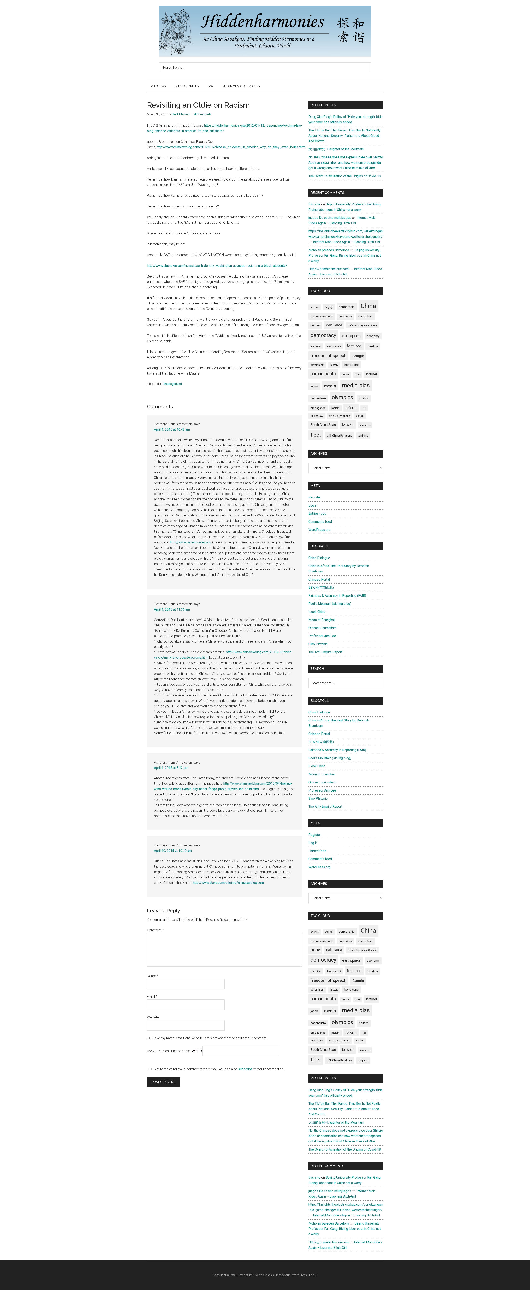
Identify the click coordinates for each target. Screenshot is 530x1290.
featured (354, 345)
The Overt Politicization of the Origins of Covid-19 (344, 176)
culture (315, 325)
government (317, 365)
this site (314, 204)
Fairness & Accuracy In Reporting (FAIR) (337, 596)
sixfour (360, 416)
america (315, 307)
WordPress (299, 1275)
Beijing (329, 307)
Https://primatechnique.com (328, 269)
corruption (365, 316)
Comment (155, 930)
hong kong (351, 365)
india (357, 374)
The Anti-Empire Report (325, 652)
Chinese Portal (319, 579)
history (334, 365)
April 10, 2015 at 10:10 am (173, 851)
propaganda (318, 408)
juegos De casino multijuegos (329, 218)
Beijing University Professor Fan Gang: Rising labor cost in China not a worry (344, 255)
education (316, 346)
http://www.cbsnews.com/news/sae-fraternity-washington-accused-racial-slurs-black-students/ (217, 266)
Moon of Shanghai (321, 620)
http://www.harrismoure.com (190, 542)
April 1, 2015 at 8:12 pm (171, 768)
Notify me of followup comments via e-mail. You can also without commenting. (218, 1069)
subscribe (245, 1069)
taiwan (348, 424)
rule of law (317, 415)
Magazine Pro (249, 1275)
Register (314, 497)
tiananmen (365, 425)
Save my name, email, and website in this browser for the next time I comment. (210, 1038)
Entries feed (317, 513)
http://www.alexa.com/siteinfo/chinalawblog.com (228, 883)
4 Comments (202, 114)
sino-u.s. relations (339, 415)
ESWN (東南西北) (321, 587)
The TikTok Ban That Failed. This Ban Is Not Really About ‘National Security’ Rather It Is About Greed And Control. (344, 135)
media (330, 385)
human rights (323, 373)
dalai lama (334, 325)
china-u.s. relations (322, 316)
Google (358, 356)
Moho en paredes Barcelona (328, 250)
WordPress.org (319, 530)
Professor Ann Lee (322, 636)
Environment (334, 346)
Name (152, 976)
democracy (323, 335)
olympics (342, 397)
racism (335, 408)
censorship (347, 307)
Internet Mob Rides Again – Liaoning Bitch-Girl (346, 242)
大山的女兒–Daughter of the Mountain (336, 149)
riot (364, 408)
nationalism (318, 398)
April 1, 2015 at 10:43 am (172, 430)
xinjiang (363, 435)
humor (345, 374)
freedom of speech (328, 355)
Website (153, 1017)
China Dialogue (319, 558)
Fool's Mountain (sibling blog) (329, 604)
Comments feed (320, 522)
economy (373, 336)
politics (364, 398)
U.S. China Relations (339, 435)
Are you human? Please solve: (169, 1051)
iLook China (316, 612)
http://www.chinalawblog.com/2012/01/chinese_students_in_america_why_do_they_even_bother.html (231, 147)
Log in (312, 505)
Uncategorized (172, 384)
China (368, 305)
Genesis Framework (276, 1275)
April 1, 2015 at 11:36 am (172, 609)
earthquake (351, 336)
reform (351, 408)
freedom (372, 346)
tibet (316, 435)
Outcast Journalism (322, 628)
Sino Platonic (318, 644)
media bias (356, 385)
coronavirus (345, 316)
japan (314, 386)
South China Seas (323, 425)
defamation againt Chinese (362, 325)
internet (371, 374)
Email (152, 997)
